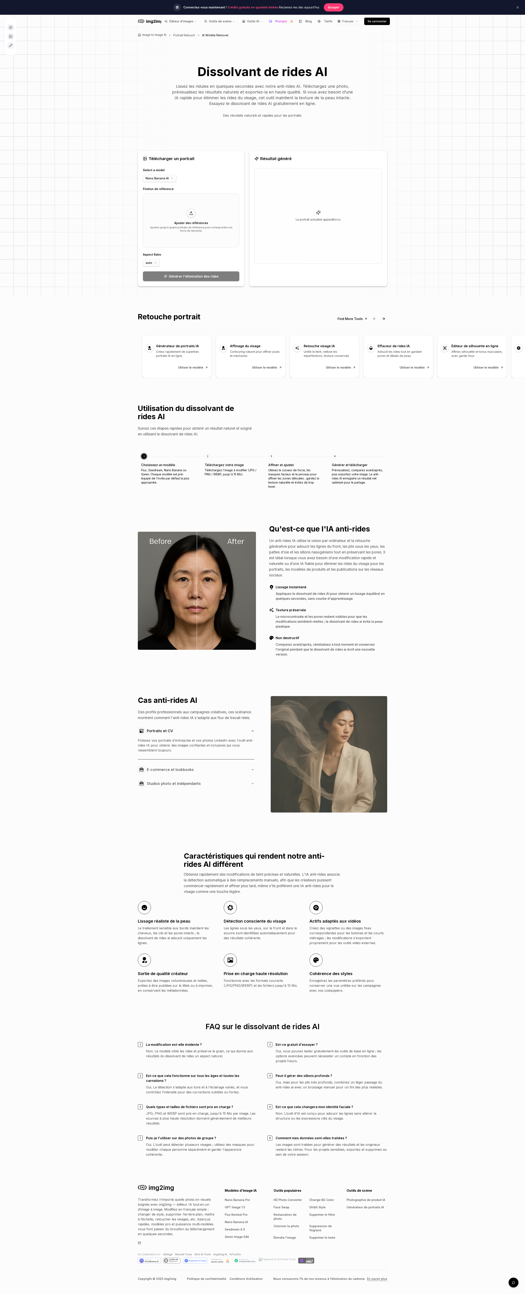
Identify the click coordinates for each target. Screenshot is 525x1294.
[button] (191, 220)
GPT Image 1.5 (235, 1207)
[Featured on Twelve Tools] (220, 1260)
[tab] (167, 469)
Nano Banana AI (236, 1222)
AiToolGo (235, 1254)
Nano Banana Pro (237, 1200)
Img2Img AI (220, 1254)
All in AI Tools (202, 1254)
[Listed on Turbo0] (171, 1260)
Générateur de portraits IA (365, 1207)
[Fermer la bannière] (517, 7)
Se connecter (377, 21)
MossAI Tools (183, 1254)
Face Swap (281, 1207)
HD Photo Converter (288, 1200)
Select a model (154, 170)
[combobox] (348, 21)
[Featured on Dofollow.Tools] (277, 1260)
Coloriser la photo (286, 1226)
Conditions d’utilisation (246, 1278)
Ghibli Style (317, 1207)
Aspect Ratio (152, 254)
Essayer (333, 7)
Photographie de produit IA (366, 1200)
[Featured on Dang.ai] (306, 1260)
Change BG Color (321, 1200)
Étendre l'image (285, 1237)
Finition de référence (158, 189)
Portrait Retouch (184, 35)
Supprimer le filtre (322, 1214)
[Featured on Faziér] (195, 1260)
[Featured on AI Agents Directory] (244, 1260)
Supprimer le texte (322, 1237)
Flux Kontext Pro (236, 1214)
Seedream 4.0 (235, 1229)
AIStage (168, 1254)
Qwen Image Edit (237, 1236)
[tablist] (262, 471)
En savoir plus (377, 1278)
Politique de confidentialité (206, 1278)
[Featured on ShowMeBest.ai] (149, 1260)
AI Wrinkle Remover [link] (215, 35)
